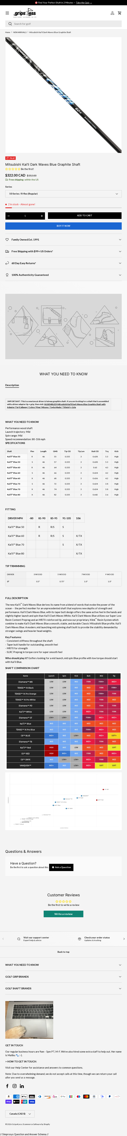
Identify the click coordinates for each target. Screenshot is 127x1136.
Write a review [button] (63, 913)
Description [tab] (12, 385)
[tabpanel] (63, 613)
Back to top (63, 952)
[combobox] (63, 23)
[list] (63, 95)
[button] (13, 168)
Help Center (21, 1067)
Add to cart (84, 215)
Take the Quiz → (84, 2)
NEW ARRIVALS (19, 32)
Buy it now (63, 226)
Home (7, 32)
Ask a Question (63, 867)
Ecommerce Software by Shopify (36, 1124)
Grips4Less (17, 1124)
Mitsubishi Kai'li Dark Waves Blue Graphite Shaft (50, 32)
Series (8, 186)
